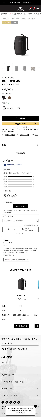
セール (12, 14)
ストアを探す (5, 362)
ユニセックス (6, 22)
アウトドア (5, 19)
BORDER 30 (21, 296)
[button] (4, 2)
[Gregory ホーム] (20, 8)
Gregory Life (6, 388)
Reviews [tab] (20, 153)
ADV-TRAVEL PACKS (18, 19)
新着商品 (4, 14)
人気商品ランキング (31, 14)
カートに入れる (20, 118)
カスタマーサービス (9, 395)
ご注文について (7, 375)
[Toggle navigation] (38, 8)
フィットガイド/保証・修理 (12, 382)
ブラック (14, 22)
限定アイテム (20, 14)
